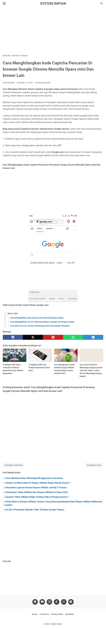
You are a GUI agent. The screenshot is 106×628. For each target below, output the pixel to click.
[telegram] (93, 337)
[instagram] (49, 602)
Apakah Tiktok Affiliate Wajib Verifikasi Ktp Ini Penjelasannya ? (37, 497)
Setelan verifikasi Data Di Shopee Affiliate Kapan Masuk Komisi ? (38, 483)
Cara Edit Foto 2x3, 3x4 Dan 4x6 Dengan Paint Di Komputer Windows (40, 326)
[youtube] (42, 602)
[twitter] (33, 337)
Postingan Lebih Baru (13, 465)
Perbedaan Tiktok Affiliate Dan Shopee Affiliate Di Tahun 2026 (37, 492)
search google (80, 115)
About (34, 614)
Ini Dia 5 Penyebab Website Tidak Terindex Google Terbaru (35, 509)
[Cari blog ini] (101, 3)
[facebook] (13, 337)
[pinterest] (53, 337)
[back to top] (100, 622)
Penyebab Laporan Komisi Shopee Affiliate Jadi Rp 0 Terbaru (36, 487)
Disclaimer (69, 614)
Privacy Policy (57, 614)
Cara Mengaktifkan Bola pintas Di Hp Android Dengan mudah (36, 318)
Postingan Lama (94, 465)
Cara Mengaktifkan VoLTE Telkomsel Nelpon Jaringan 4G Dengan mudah (42, 322)
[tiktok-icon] (56, 602)
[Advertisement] (53, 30)
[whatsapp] (73, 337)
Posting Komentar (43, 83)
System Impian (53, 4)
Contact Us (44, 614)
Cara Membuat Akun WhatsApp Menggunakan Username (34, 478)
